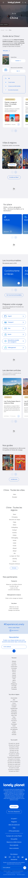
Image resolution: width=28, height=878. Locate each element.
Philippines (14, 684)
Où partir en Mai (14, 750)
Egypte (14, 670)
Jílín (14, 553)
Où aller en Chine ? (14, 177)
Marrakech (14, 713)
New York (14, 715)
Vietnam (14, 734)
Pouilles (14, 719)
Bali (14, 699)
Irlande (14, 675)
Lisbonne (14, 705)
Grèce (14, 673)
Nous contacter (14, 848)
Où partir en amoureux (14, 766)
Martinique (14, 712)
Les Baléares (14, 729)
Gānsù (14, 524)
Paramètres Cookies (21, 874)
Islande (14, 677)
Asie (14, 14)
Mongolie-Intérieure (14, 564)
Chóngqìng (14, 517)
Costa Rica (14, 666)
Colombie (14, 668)
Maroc (14, 682)
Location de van (14, 586)
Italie (14, 678)
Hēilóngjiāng (14, 538)
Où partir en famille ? (14, 769)
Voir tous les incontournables (14, 295)
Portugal (14, 685)
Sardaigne (14, 724)
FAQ (14, 828)
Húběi (14, 543)
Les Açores (14, 727)
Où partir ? (14, 818)
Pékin (14, 494)
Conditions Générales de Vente (9, 874)
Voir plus (5, 50)
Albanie (14, 661)
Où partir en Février (14, 745)
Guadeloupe (14, 708)
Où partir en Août (14, 755)
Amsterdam (14, 698)
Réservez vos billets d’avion (14, 584)
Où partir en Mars (14, 747)
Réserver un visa (14, 607)
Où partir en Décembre (14, 762)
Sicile (14, 726)
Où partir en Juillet (14, 754)
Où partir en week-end (14, 764)
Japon (14, 680)
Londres (14, 706)
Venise (14, 731)
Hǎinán (14, 535)
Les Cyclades (14, 701)
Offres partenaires (14, 831)
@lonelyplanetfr (15, 630)
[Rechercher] (22, 2)
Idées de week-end (14, 824)
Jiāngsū (14, 548)
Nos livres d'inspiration (14, 811)
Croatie (14, 663)
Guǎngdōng (14, 527)
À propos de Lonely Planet (14, 836)
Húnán (14, 545)
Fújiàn (14, 522)
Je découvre (14, 479)
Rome (14, 722)
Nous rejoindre (14, 845)
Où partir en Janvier (14, 743)
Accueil (2, 30)
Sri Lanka (14, 687)
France (14, 671)
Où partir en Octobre (14, 759)
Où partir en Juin (14, 752)
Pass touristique (14, 608)
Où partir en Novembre (14, 760)
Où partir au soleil (14, 767)
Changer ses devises (14, 610)
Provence (14, 720)
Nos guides (14, 806)
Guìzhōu (14, 532)
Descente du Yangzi (14, 519)
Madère (14, 732)
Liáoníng (14, 558)
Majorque (14, 710)
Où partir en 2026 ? (14, 771)
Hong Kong (12, 164)
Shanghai (14, 497)
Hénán (14, 540)
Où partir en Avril (14, 748)
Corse (14, 703)
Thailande (14, 689)
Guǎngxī (14, 530)
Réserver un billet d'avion (14, 842)
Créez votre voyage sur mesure (14, 598)
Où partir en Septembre (14, 757)
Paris (14, 717)
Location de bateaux (14, 589)
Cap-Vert (14, 664)
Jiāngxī (15, 551)
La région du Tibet (14, 556)
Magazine (14, 821)
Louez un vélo (14, 588)
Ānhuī (14, 514)
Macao (15, 561)
